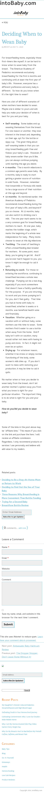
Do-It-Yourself (8, 758)
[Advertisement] (22, 460)
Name (5, 547)
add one (22, 528)
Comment (6, 580)
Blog (4, 753)
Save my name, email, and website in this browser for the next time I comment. (21, 616)
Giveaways (6, 762)
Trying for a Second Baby (14, 502)
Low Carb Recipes (8, 775)
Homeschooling (8, 771)
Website (6, 569)
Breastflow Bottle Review (15, 505)
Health (4, 766)
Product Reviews (8, 780)
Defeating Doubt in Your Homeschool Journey (19, 712)
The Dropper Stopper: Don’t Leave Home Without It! (20, 655)
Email (5, 558)
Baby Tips (5, 749)
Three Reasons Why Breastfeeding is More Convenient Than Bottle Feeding (21, 496)
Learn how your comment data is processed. (21, 638)
